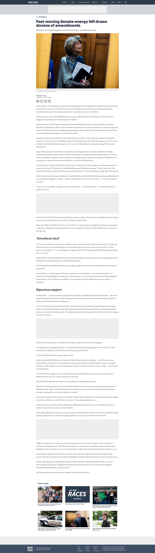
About (79, 546)
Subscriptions (96, 550)
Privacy (87, 548)
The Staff (87, 550)
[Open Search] (126, 2)
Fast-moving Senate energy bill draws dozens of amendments (71, 23)
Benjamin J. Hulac (42, 95)
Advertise (95, 546)
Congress (42, 17)
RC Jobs (95, 548)
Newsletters (80, 550)
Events (79, 548)
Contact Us (87, 546)
